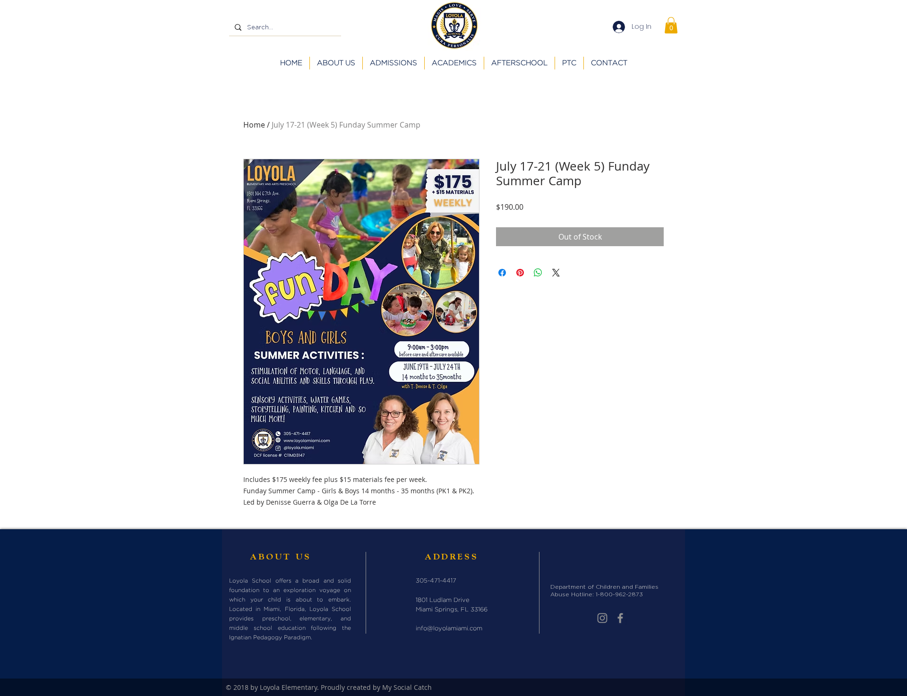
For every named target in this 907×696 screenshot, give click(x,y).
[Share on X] (556, 272)
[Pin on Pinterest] (520, 272)
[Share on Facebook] (502, 272)
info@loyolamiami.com (449, 628)
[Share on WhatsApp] (538, 272)
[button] (671, 25)
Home (254, 125)
